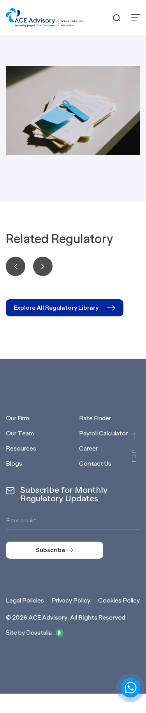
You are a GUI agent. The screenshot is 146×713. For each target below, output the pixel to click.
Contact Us (95, 463)
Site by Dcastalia (29, 632)
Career (88, 448)
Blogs (14, 463)
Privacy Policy (71, 600)
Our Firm (17, 418)
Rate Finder (95, 418)
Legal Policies (25, 600)
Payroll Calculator (103, 433)
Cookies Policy (119, 600)
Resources (21, 448)
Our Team (20, 433)
